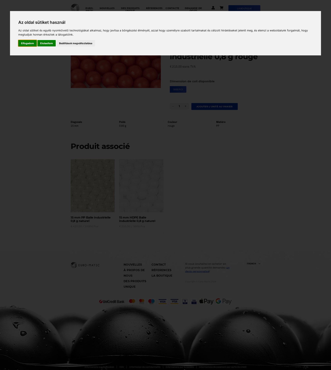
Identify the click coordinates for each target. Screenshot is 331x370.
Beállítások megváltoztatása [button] (75, 43)
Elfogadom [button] (27, 43)
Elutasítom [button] (46, 43)
